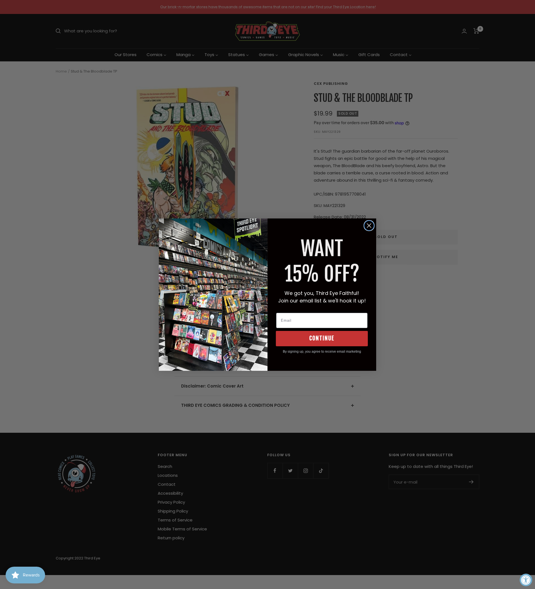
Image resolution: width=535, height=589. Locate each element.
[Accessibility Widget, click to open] (526, 580)
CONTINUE (321, 338)
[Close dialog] (369, 225)
